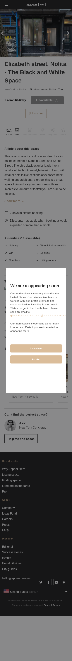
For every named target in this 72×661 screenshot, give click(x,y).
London (36, 348)
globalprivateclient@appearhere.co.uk (41, 315)
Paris (36, 359)
